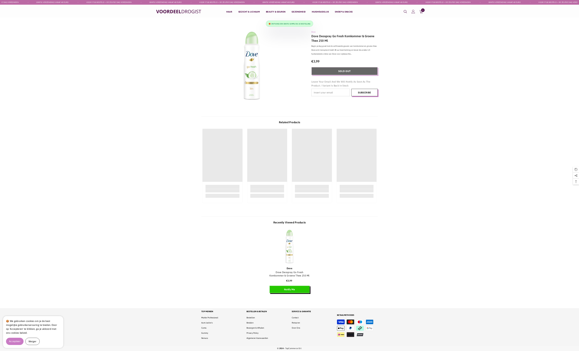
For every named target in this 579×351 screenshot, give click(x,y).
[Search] (405, 11)
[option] (289, 262)
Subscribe (364, 92)
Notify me (289, 289)
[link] (222, 190)
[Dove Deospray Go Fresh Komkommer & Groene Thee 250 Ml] (289, 247)
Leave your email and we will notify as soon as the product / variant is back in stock (340, 83)
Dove (313, 32)
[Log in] (413, 11)
